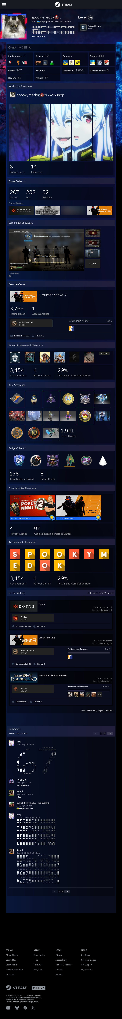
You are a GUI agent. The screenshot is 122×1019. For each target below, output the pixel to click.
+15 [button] (99, 694)
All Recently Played (94, 710)
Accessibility (61, 960)
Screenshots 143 (23, 626)
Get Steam (85, 955)
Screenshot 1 (22, 701)
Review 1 (40, 336)
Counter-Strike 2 (53, 295)
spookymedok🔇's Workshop (40, 95)
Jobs (36, 960)
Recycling (38, 969)
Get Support (86, 965)
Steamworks (11, 965)
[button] (99, 17)
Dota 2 (42, 604)
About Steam (12, 955)
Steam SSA (11, 960)
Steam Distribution (14, 969)
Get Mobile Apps (88, 960)
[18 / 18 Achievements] (32, 516)
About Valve (39, 955)
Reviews (109, 710)
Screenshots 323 (21, 336)
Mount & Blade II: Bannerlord (53, 675)
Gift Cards (10, 974)
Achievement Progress (79, 321)
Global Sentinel (26, 322)
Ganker (24, 617)
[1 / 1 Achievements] (78, 516)
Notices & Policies (63, 965)
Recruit (24, 688)
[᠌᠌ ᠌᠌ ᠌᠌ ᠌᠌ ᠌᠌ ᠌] (19, 160)
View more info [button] (38, 36)
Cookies (58, 969)
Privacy (58, 955)
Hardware (38, 965)
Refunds (59, 974)
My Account (86, 969)
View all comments (18, 733)
